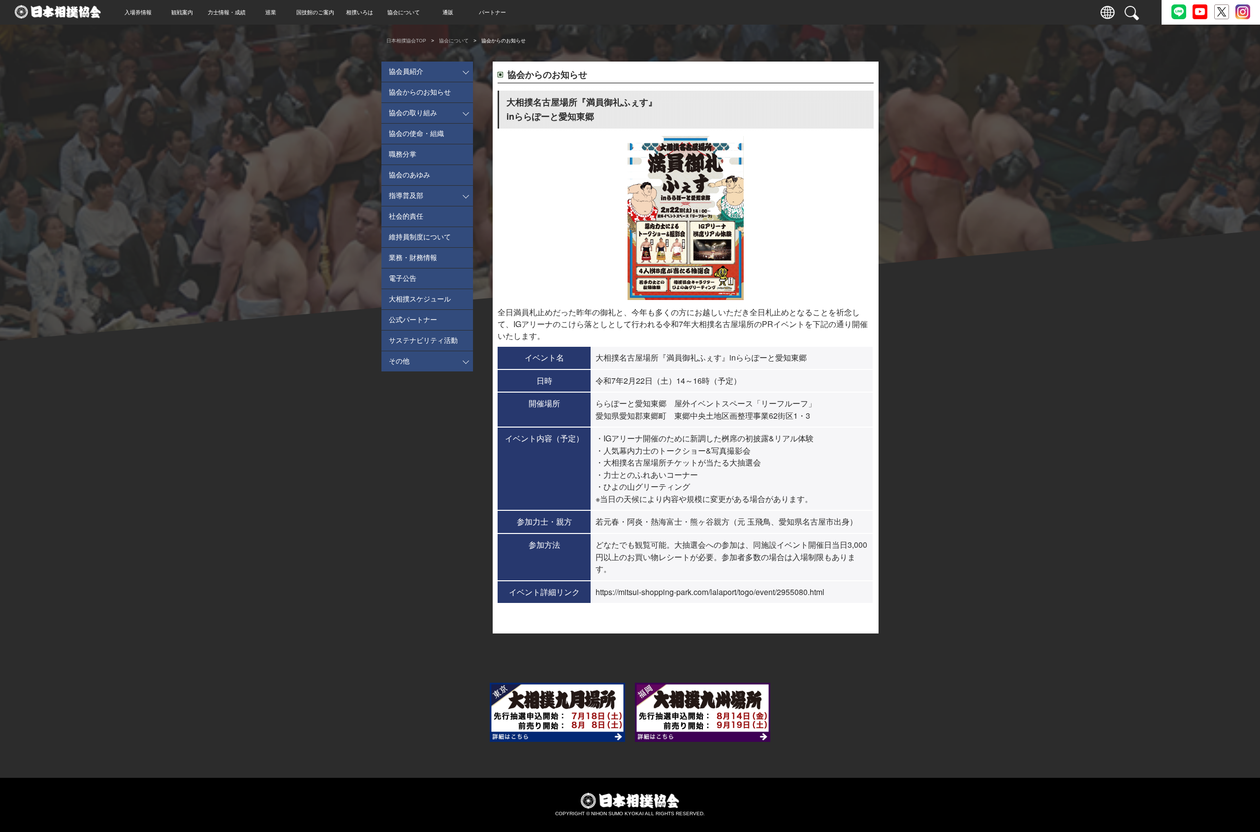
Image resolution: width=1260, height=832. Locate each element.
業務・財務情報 (413, 258)
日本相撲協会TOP (406, 40)
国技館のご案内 (315, 12)
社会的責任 (406, 216)
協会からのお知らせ (420, 92)
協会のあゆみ (409, 175)
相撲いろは (359, 12)
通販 (447, 12)
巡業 (270, 12)
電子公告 (402, 278)
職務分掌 (402, 154)
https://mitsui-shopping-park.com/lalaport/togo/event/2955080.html (710, 592)
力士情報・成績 (227, 12)
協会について (403, 12)
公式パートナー (413, 320)
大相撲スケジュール (420, 299)
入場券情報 (138, 12)
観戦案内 (182, 12)
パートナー (492, 12)
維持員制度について (420, 237)
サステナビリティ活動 (423, 340)
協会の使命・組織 (416, 133)
